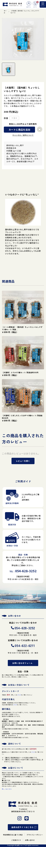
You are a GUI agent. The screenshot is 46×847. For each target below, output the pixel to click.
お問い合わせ (30, 840)
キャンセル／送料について (23, 135)
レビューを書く (23, 461)
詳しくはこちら (7, 789)
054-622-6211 (25, 645)
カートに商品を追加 (19, 129)
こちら (19, 695)
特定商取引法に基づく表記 (13, 835)
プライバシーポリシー (35, 835)
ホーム (5, 12)
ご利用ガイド (16, 840)
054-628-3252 (25, 627)
